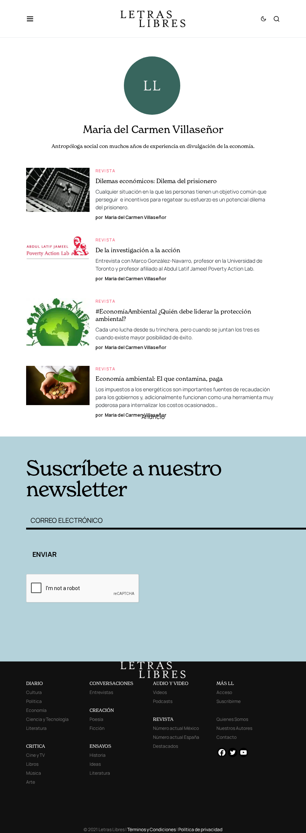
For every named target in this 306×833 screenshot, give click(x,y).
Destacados (165, 746)
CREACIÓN (102, 710)
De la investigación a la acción (138, 250)
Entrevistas (101, 692)
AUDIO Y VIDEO (170, 683)
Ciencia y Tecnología (47, 719)
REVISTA (163, 719)
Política (34, 701)
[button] (33, 19)
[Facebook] (222, 752)
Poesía (96, 719)
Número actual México (176, 728)
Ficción (97, 728)
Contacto (226, 737)
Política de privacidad (200, 829)
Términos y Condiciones (151, 829)
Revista (106, 170)
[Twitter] (232, 752)
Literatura (36, 728)
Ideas (95, 764)
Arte (30, 782)
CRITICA (35, 746)
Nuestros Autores (234, 728)
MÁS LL (225, 683)
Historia (98, 755)
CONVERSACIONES (111, 683)
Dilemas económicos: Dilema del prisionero (156, 181)
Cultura (34, 692)
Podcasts (162, 701)
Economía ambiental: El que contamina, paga (159, 378)
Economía (36, 710)
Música (33, 773)
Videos (160, 692)
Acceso (224, 692)
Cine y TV (35, 755)
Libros (32, 764)
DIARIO (34, 683)
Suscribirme (228, 701)
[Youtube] (243, 752)
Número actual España (176, 737)
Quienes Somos (232, 719)
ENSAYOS (100, 746)
